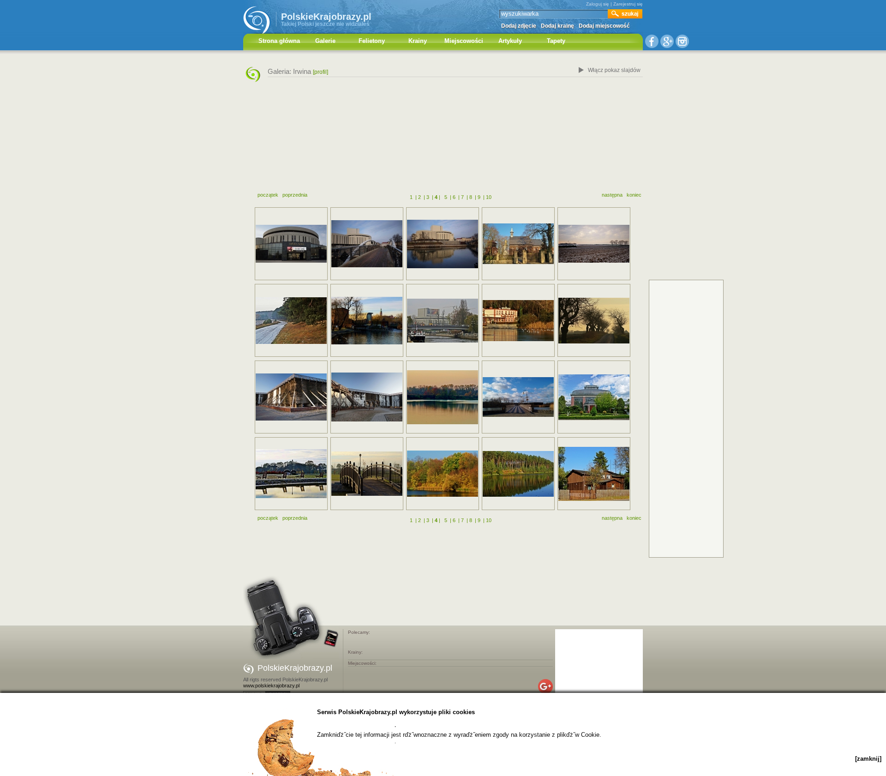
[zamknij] (868, 758)
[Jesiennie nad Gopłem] (443, 397)
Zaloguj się (597, 3)
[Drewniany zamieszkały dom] (594, 474)
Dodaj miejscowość (604, 26)
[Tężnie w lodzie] (367, 397)
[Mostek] (367, 473)
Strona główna (279, 40)
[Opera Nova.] (443, 321)
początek (267, 195)
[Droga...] (594, 320)
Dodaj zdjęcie (518, 26)
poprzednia (294, 195)
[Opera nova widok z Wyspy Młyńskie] (443, 244)
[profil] (320, 72)
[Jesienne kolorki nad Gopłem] (443, 474)
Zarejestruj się (628, 3)
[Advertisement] (443, 140)
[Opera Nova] (291, 244)
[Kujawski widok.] (594, 244)
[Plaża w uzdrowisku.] (291, 473)
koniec (634, 195)
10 (488, 197)
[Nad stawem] (518, 320)
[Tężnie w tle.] (518, 397)
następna (612, 195)
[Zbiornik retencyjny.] (518, 474)
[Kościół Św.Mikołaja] (518, 243)
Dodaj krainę (557, 26)
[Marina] (367, 320)
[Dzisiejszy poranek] (291, 320)
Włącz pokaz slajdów (614, 70)
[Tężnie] (291, 397)
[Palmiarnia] (594, 397)
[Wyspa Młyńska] (367, 243)
